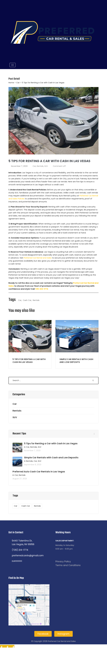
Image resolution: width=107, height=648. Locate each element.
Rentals (40, 166)
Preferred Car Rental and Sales (38, 258)
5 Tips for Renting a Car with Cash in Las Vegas (29, 361)
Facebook (43, 633)
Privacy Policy (63, 561)
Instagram (63, 633)
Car (18, 82)
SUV (46, 166)
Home (11, 82)
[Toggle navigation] (13, 65)
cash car (27, 300)
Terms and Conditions (68, 565)
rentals (36, 300)
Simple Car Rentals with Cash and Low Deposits (76, 361)
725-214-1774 (41, 289)
